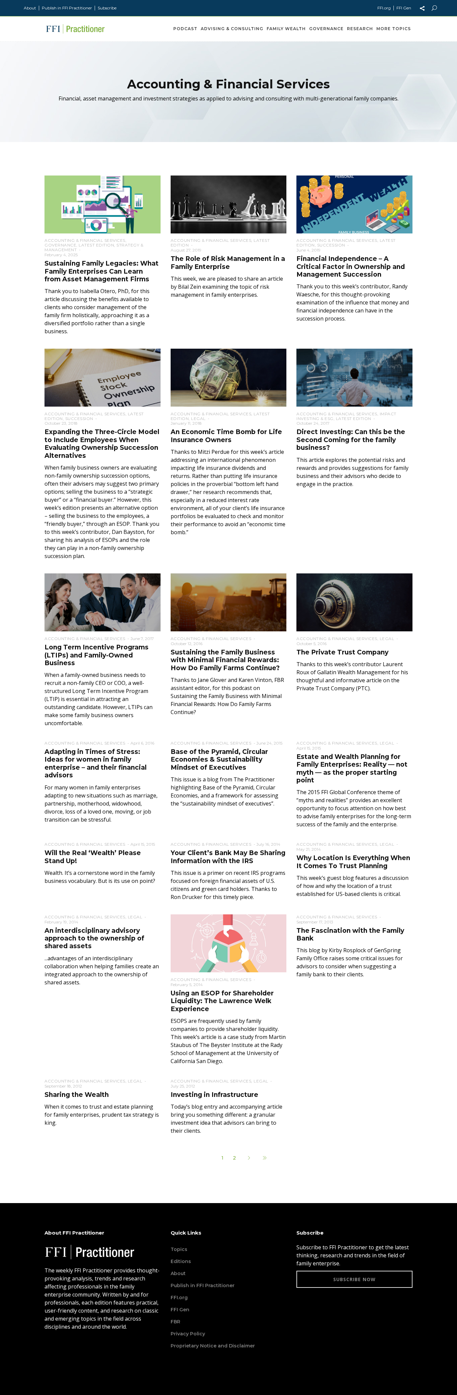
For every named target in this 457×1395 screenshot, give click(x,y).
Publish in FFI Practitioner (67, 7)
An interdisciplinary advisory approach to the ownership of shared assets (94, 938)
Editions (181, 1261)
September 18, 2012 (63, 1086)
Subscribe (107, 7)
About (30, 7)
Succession (331, 245)
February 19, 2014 (61, 921)
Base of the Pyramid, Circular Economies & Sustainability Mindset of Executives (219, 759)
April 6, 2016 (142, 743)
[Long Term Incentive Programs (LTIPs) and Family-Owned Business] (102, 602)
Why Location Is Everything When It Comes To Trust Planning (353, 861)
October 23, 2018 (61, 423)
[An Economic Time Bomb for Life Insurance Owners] (229, 377)
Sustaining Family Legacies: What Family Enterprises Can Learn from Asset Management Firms (101, 271)
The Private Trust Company (342, 652)
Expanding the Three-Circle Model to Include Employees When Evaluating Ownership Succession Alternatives (101, 443)
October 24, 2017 (313, 423)
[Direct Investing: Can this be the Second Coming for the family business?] (354, 377)
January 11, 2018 (186, 423)
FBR (175, 1322)
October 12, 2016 (186, 643)
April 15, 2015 (308, 748)
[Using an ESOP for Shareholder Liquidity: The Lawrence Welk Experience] (229, 943)
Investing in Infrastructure (214, 1095)
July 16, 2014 (268, 844)
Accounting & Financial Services (84, 240)
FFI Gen (403, 7)
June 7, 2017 (142, 638)
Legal (198, 418)
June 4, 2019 (308, 250)
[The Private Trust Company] (354, 602)
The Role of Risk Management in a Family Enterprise (228, 262)
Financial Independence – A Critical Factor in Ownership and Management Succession (350, 266)
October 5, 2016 (311, 643)
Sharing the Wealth (76, 1095)
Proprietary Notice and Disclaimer (213, 1346)
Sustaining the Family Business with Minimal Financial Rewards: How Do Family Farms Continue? (225, 660)
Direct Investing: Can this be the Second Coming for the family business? (350, 439)
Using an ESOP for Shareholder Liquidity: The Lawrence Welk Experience (222, 1001)
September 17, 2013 (314, 921)
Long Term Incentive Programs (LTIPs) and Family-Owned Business (96, 655)
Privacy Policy (188, 1334)
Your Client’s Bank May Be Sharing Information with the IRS (228, 856)
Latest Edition (96, 245)
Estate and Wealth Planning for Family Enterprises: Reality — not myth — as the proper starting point (351, 768)
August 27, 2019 (186, 250)
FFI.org (384, 7)
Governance (60, 245)
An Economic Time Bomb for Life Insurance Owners (226, 435)
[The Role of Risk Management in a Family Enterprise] (229, 204)
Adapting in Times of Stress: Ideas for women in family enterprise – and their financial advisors (95, 763)
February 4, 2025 (61, 254)
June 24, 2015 (269, 743)
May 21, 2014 (308, 849)
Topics (179, 1249)
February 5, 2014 (187, 984)
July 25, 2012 (183, 1086)
